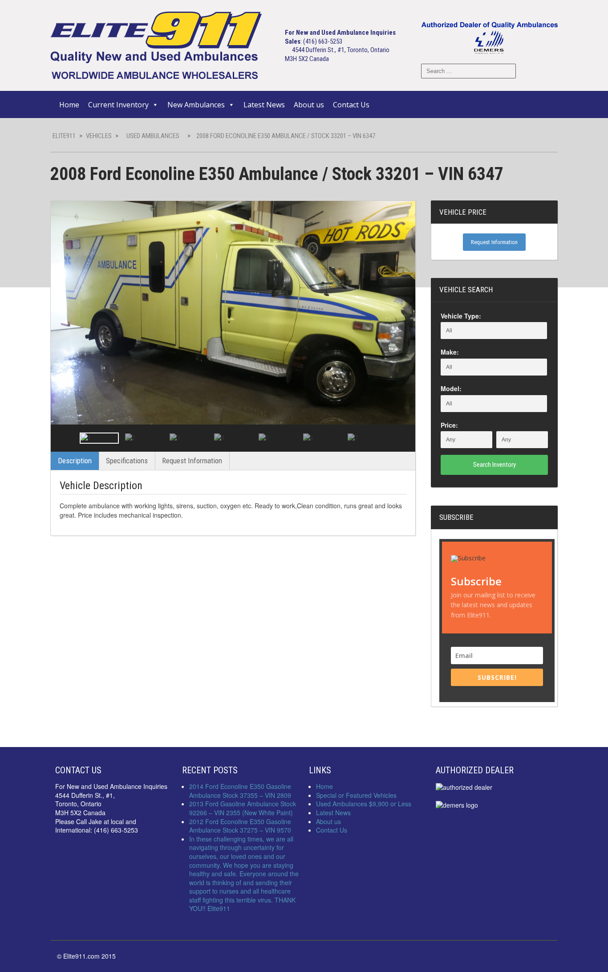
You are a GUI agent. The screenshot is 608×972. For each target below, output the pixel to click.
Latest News (264, 105)
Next (400, 438)
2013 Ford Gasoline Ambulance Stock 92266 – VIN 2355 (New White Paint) (242, 808)
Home (69, 105)
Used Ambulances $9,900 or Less (363, 803)
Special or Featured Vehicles (356, 795)
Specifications (127, 460)
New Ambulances (196, 105)
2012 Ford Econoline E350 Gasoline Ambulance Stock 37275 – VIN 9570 (240, 826)
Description (75, 460)
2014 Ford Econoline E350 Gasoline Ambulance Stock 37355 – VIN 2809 (240, 791)
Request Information (192, 460)
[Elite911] (156, 44)
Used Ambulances (152, 136)
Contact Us (351, 105)
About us (309, 105)
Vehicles (99, 136)
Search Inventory (494, 465)
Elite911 (64, 136)
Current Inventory (118, 105)
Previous (65, 438)
